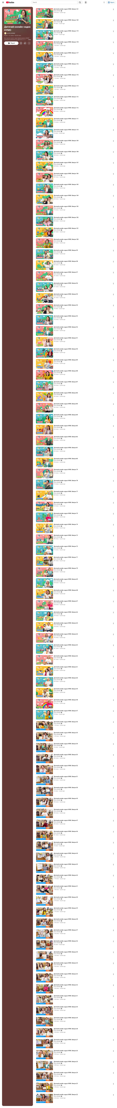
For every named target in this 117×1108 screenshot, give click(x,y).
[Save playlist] (21, 43)
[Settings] (104, 2)
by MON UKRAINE (11, 33)
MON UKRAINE (57, 10)
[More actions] (29, 43)
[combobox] (55, 2)
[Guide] (3, 2)
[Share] (25, 43)
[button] (17, 16)
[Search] (80, 2)
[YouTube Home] (10, 2)
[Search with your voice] (85, 2)
